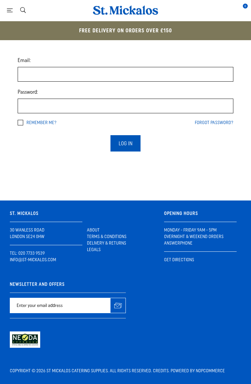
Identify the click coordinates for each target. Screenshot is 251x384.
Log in (125, 143)
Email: (24, 60)
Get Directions (179, 260)
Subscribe (118, 305)
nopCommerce (210, 371)
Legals (94, 249)
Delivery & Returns (106, 243)
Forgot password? (214, 122)
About (93, 230)
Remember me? (41, 122)
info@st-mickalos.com (33, 260)
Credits (161, 371)
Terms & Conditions (106, 236)
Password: (28, 92)
